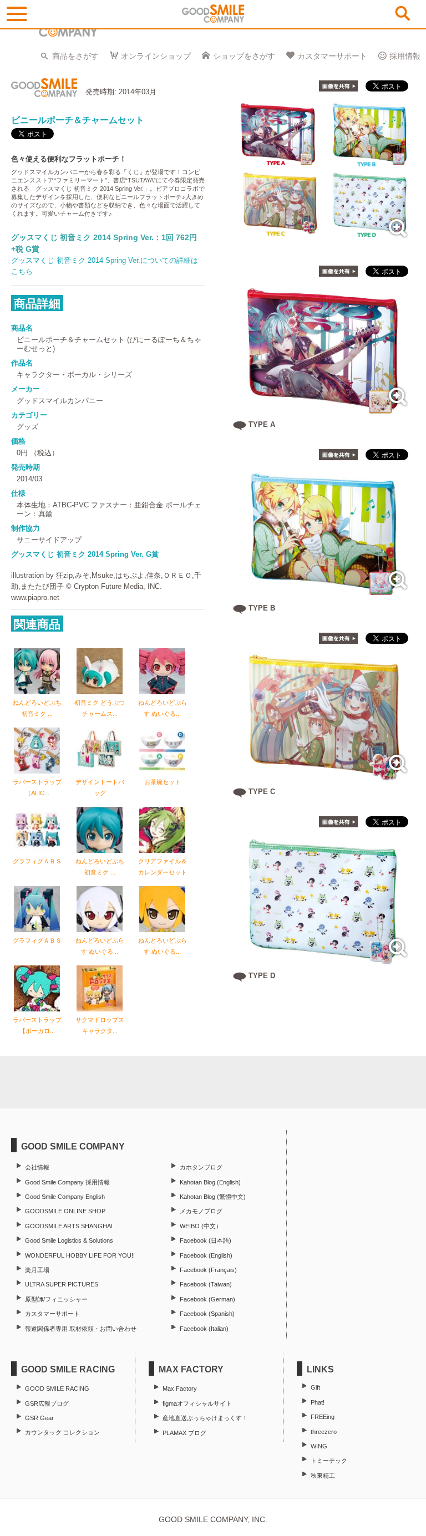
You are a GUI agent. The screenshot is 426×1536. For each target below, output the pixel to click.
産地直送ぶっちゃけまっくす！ (205, 1418)
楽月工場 (37, 1270)
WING (319, 1446)
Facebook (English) (206, 1255)
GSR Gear (39, 1418)
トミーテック (329, 1460)
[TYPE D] (324, 961)
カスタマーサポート (332, 56)
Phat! (317, 1402)
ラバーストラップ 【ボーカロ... (37, 1025)
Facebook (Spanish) (207, 1313)
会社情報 (37, 1167)
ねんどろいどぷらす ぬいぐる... (162, 708)
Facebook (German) (207, 1299)
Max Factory (180, 1388)
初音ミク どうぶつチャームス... (99, 708)
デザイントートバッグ (99, 787)
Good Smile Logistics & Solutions (69, 1240)
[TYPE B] (324, 593)
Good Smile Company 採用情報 (67, 1182)
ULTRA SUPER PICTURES (61, 1284)
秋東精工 (323, 1475)
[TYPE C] (324, 776)
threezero (324, 1431)
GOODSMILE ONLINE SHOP (65, 1211)
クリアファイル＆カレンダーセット (162, 867)
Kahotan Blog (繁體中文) (213, 1196)
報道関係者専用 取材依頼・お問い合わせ (80, 1328)
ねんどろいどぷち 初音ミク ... (37, 708)
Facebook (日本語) (205, 1240)
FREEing (322, 1416)
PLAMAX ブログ (184, 1433)
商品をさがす (75, 56)
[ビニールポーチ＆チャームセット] (324, 241)
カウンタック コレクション (62, 1432)
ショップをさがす (244, 56)
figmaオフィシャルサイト (197, 1403)
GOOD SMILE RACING (57, 1388)
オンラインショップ (156, 56)
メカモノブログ (201, 1211)
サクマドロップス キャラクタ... (99, 1025)
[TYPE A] (324, 409)
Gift (315, 1387)
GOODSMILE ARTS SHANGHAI (69, 1226)
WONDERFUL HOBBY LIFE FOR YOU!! (80, 1255)
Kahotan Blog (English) (210, 1182)
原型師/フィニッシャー (56, 1299)
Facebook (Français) (208, 1270)
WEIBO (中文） (201, 1226)
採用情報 (404, 56)
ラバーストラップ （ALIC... (40, 787)
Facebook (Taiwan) (206, 1284)
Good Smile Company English (65, 1196)
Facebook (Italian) (204, 1328)
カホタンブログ (201, 1167)
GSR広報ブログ (47, 1403)
